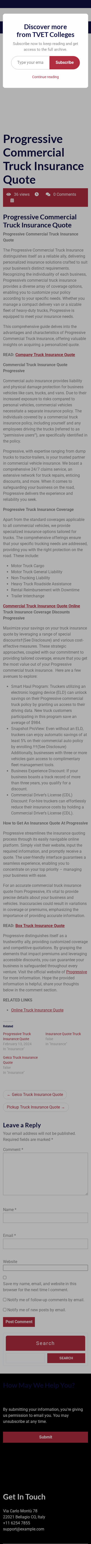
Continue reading (45, 77)
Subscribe (65, 62)
